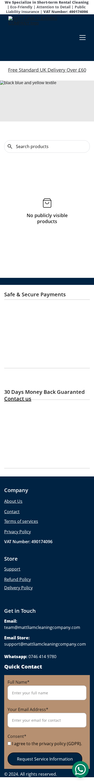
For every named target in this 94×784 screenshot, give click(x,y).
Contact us (17, 398)
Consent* (17, 736)
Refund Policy (17, 579)
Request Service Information (45, 759)
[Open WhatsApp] (80, 769)
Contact (12, 511)
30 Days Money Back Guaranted (45, 391)
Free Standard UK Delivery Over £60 (47, 70)
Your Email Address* (28, 709)
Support (12, 569)
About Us (13, 501)
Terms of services (21, 521)
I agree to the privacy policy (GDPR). (46, 743)
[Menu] (82, 37)
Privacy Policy (17, 532)
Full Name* (19, 682)
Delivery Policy (18, 588)
